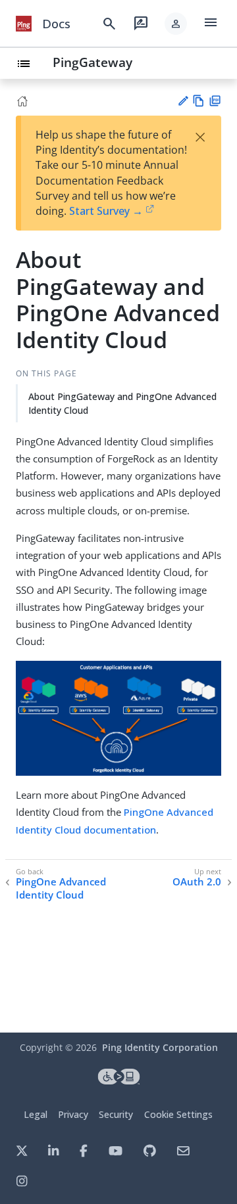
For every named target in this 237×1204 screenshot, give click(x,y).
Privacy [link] (73, 1114)
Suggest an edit (182, 101)
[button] (175, 23)
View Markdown (198, 101)
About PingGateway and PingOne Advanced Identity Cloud (122, 403)
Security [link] (116, 1114)
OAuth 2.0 (196, 882)
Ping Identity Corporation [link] (160, 1047)
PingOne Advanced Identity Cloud (61, 888)
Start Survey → (106, 211)
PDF (215, 101)
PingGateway (92, 62)
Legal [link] (35, 1114)
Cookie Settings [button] (178, 1114)
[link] (24, 24)
